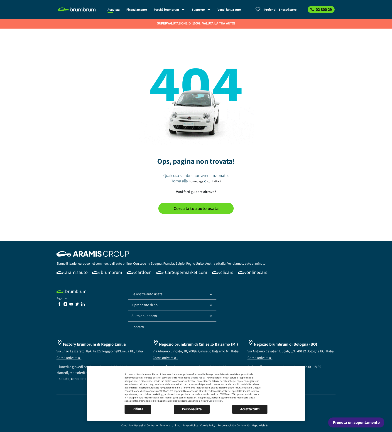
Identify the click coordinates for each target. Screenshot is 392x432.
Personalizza (192, 409)
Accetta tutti (250, 409)
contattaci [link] (214, 181)
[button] (172, 294)
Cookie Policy (198, 377)
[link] (80, 9)
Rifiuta (137, 409)
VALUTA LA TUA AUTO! (218, 23)
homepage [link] (196, 181)
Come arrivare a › (68, 357)
